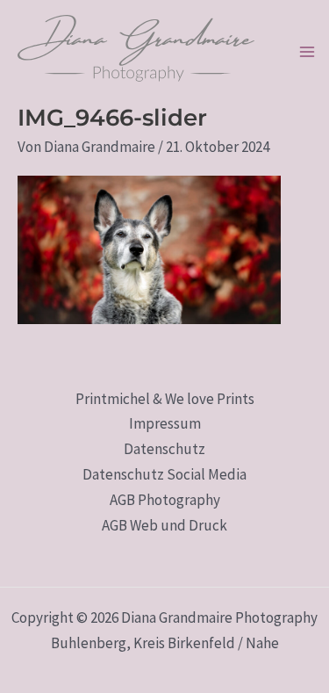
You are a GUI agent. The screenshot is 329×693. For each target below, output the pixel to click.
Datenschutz (164, 448)
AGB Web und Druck (164, 525)
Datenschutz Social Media (164, 474)
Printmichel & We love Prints (164, 398)
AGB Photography (165, 499)
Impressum (165, 423)
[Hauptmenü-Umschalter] (307, 52)
